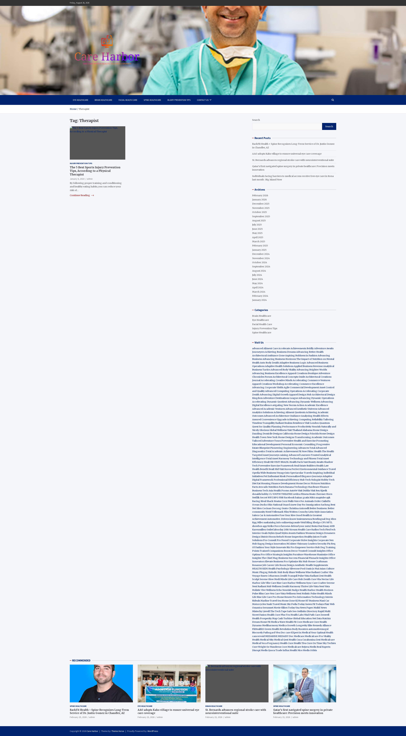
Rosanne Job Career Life (265, 565)
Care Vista (280, 593)
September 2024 (261, 266)
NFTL (329, 522)
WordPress (152, 731)
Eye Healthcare (80, 100)
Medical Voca (259, 643)
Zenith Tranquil (288, 575)
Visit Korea (285, 469)
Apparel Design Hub (300, 394)
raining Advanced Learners (295, 455)
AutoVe (293, 490)
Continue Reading (80, 195)
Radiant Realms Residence (289, 423)
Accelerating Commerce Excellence (304, 384)
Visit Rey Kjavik (319, 490)
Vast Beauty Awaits (313, 462)
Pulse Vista (304, 575)
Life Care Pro (269, 597)
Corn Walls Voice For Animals (298, 501)
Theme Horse (117, 731)
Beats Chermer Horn (320, 494)
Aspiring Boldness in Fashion (301, 355)
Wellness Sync (304, 582)
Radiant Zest (317, 575)
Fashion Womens (305, 533)
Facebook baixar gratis (296, 497)
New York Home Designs (280, 437)
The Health (328, 451)
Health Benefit (260, 469)
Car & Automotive (269, 515)
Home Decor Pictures (308, 483)
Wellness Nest (293, 593)
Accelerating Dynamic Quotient (269, 401)
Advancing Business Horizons (279, 359)
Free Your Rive (287, 515)
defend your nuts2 (301, 526)
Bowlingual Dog (321, 519)
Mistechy (257, 611)
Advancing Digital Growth (274, 394)
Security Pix (324, 543)
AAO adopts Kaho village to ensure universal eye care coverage (286, 153)
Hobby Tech (327, 479)
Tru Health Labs (295, 614)
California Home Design (295, 433)
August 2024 (259, 270)
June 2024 (257, 279)
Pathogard (269, 632)
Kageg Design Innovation (271, 543)
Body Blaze (289, 572)
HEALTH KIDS (260, 568)
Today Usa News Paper (300, 607)
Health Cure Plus (276, 614)
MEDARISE (271, 636)
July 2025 (257, 224)
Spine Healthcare (152, 100)
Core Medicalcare (291, 646)
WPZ (270, 497)
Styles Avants (288, 533)
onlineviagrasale (290, 522)
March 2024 (258, 291)
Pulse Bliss (258, 593)
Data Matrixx (324, 618)
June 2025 (257, 229)
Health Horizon (324, 590)
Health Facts (296, 462)
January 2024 (259, 300)
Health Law (322, 465)
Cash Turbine (285, 618)
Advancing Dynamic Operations (316, 398)
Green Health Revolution (278, 629)
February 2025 (260, 245)
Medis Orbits (310, 650)
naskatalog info (272, 522)
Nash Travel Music (276, 604)
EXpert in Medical (301, 632)
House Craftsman (317, 561)
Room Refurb (276, 536)
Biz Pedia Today (296, 604)
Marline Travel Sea (271, 600)
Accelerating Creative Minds (276, 380)
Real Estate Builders (305, 465)
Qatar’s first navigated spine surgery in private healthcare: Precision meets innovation (303, 711)
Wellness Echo (274, 590)
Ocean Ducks (259, 504)
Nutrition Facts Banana (281, 486)
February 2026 (260, 195)
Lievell (266, 611)
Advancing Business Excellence (269, 373)
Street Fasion (259, 614)
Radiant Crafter (319, 572)
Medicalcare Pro (314, 636)
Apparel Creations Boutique (303, 373)
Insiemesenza (304, 519)
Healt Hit (269, 462)
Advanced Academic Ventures (268, 408)
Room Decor (291, 550)
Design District (260, 536)
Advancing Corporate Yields (267, 387)
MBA (312, 497)
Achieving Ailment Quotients (289, 412)
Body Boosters (300, 629)
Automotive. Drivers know (281, 519)
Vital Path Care (312, 614)
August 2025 (259, 220)
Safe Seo (292, 611)
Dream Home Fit (261, 621)
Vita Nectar (323, 579)
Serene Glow (267, 579)
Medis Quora (268, 650)
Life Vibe (265, 582)
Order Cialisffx (322, 501)
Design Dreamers (325, 533)
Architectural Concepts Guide (289, 376)
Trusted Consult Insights (312, 550)
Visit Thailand (294, 430)
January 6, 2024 (77, 178)
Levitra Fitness (301, 494)
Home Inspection (294, 536)
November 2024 (261, 258)
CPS (323, 522)
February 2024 (260, 295)
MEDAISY (283, 636)
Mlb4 (260, 522)
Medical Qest (281, 639)
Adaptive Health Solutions (279, 366)
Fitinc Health (314, 451)
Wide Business (268, 472)
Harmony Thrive (299, 586)
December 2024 (261, 254)
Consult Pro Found (278, 540)
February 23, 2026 (146, 717)
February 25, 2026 (78, 717)
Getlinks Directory (307, 611)
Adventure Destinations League (280, 398)
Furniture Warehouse (304, 554)
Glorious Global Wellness (273, 430)
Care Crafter (319, 582)
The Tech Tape (278, 611)
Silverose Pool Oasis (301, 568)
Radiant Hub (264, 586)
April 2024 (257, 287)
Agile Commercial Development (301, 387)
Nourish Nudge (290, 590)
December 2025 (260, 203)
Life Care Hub (295, 579)
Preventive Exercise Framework (276, 465)
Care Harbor (289, 582)
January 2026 (259, 199)
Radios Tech (318, 529)
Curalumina (308, 639)
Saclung (325, 504)
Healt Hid (273, 469)
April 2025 (257, 237)
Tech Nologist (313, 479)
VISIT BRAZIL (281, 462)
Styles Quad (274, 533)
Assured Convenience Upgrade (269, 419)
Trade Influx (282, 650)
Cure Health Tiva (297, 643)
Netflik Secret (259, 497)
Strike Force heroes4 (278, 526)
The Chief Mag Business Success (280, 558)
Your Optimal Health (322, 632)
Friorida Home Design (322, 433)
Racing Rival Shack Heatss (266, 501)
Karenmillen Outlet (262, 529)
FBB (281, 497)
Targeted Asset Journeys (265, 455)
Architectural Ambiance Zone (268, 355)
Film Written (291, 511)
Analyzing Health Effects (314, 415)
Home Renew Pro (287, 597)
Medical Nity (267, 639)
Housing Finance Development (278, 483)
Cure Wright (259, 646)
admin (90, 178)
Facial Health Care (128, 100)
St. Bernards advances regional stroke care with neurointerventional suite (293, 160)
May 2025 (257, 233)
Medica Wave (278, 621)
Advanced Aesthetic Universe (301, 408)
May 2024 (257, 283)
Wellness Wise (303, 572)
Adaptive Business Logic (292, 362)
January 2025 (259, 249)
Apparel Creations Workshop (268, 384)
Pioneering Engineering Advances (289, 447)
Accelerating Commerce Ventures (311, 380)
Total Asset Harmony (277, 458)
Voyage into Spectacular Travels (294, 472)
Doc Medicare (296, 636)
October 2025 (259, 212)
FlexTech (330, 529)
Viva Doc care (283, 632)
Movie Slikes (281, 607)
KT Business (312, 600)
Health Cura (295, 639)
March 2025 (258, 241)
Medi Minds (280, 579)
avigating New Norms (284, 405)
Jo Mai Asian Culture (323, 568)
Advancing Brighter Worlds (312, 369)
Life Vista (314, 586)
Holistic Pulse (309, 593)
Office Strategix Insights (278, 554)
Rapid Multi (324, 611)
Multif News (320, 607)
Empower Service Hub (307, 547)
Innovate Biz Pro (285, 547)
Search (256, 120)
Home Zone (288, 600)
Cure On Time (314, 643)
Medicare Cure (311, 621)
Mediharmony (270, 625)
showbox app (259, 526)
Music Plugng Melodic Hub (267, 572)
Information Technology (311, 597)
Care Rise (276, 582)
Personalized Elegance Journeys (304, 476)
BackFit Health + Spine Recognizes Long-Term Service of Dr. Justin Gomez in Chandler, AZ (99, 711)
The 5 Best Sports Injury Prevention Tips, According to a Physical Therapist (95, 171)
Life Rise (257, 597)
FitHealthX (258, 629)
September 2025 (261, 216)
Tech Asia (267, 490)
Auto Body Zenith (269, 362)
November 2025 (261, 208)
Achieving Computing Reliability (305, 419)
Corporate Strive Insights (303, 540)
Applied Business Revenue (308, 366)
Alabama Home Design (315, 430)
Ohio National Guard (278, 504)
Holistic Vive (259, 590)
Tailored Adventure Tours (266, 440)
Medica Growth (286, 625)
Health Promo (281, 490)
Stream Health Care (300, 529)
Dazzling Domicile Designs (267, 433)
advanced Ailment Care (265, 348)
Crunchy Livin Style (309, 511)
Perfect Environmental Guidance (309, 469)
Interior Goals (260, 533)
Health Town (259, 437)
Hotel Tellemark (274, 511)
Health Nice (296, 650)
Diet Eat (256, 483)
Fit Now (302, 451)
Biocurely (257, 632)
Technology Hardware (306, 486)
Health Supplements (317, 565)
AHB (332, 526)
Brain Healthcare (103, 100)
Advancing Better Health (310, 351)
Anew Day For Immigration (305, 504)
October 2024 (259, 262)
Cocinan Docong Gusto (275, 508)
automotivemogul (318, 629)
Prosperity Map (268, 618)
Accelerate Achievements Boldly (296, 348)
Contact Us (203, 100)
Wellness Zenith (280, 586)
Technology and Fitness (303, 458)
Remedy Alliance (322, 625)
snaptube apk (322, 497)
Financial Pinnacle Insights (313, 558)
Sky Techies (329, 643)
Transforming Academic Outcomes (314, 437)
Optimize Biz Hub (298, 561)
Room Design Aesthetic (292, 565)
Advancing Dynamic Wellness (304, 401)
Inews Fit (310, 604)
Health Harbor (308, 590)
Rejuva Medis (309, 646)
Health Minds (324, 593)
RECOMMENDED (81, 660)
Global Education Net (304, 618)
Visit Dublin (304, 490)
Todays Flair (322, 604)
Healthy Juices (312, 536)
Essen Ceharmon (270, 575)
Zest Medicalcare (325, 639)
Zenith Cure (309, 579)
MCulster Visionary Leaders (301, 543)
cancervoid (258, 636)
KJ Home (300, 600)
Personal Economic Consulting (298, 444)
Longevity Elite (304, 625)
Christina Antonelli (298, 508)
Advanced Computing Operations (283, 391)
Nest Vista (324, 586)
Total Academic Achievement (282, 451)
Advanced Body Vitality (283, 369)
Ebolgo (317, 522)
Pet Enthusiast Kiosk (274, 476)
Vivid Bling (306, 522)
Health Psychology (278, 568)
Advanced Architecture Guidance (282, 415)
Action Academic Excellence (312, 405)
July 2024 (257, 275)
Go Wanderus (273, 646)
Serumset (268, 607)
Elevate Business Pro (276, 561)
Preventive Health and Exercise (298, 440)
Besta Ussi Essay (320, 526)
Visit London (312, 423)
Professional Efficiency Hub (289, 479)
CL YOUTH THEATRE (280, 494)
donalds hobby (260, 494)
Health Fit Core (294, 621)
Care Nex (269, 593)
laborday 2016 (281, 529)
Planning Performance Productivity (291, 426)
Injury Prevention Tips (179, 100)
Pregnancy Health (277, 643)
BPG (275, 497)
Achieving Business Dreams (280, 351)
